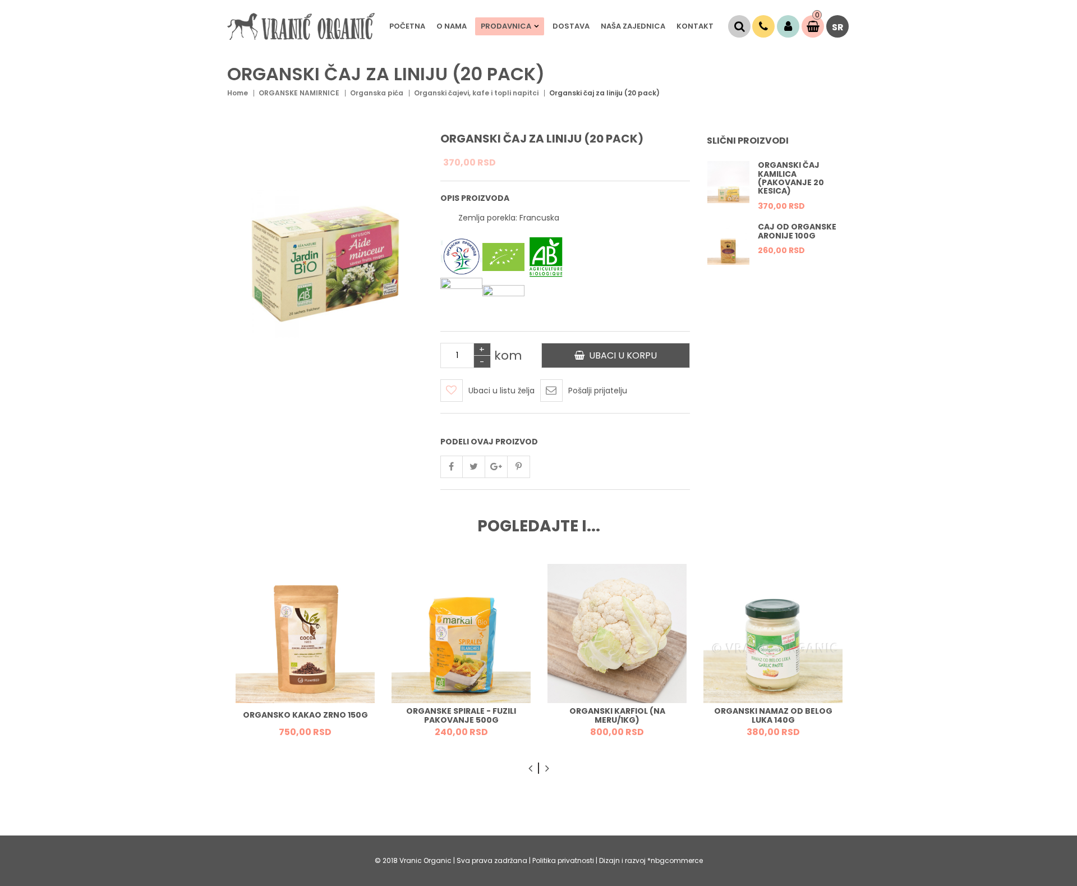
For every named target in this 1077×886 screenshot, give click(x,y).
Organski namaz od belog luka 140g (773, 715)
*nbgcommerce (675, 860)
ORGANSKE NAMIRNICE (299, 93)
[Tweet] (474, 467)
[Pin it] (519, 467)
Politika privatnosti (564, 860)
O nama (451, 26)
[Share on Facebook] (451, 467)
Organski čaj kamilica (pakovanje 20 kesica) (791, 177)
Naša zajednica (633, 26)
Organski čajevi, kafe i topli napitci (476, 93)
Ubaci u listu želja (501, 390)
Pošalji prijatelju (597, 390)
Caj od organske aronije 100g (797, 231)
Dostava (571, 26)
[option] (778, 191)
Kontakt (695, 26)
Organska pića (376, 93)
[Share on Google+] (496, 467)
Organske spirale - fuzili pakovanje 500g (461, 715)
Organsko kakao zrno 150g (305, 715)
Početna (407, 26)
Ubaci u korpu (620, 355)
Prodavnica (506, 26)
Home (237, 93)
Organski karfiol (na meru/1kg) (617, 715)
